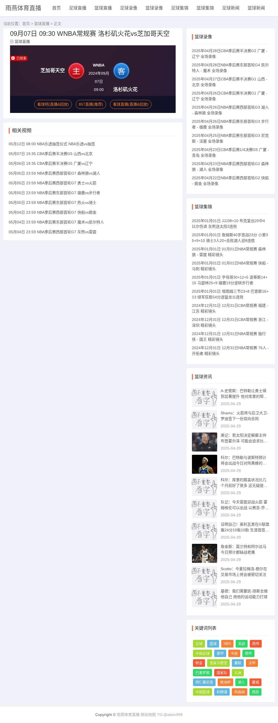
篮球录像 (154, 8)
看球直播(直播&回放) (131, 104)
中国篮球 (202, 692)
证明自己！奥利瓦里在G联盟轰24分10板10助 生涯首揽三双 (245, 530)
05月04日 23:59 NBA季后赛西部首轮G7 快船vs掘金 (52, 212)
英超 (241, 644)
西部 (255, 692)
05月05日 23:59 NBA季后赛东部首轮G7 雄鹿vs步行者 (54, 193)
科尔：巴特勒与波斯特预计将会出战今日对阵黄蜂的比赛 (243, 463)
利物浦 (222, 692)
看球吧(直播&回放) (53, 104)
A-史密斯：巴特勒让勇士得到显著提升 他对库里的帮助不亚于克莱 (244, 396)
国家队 (222, 673)
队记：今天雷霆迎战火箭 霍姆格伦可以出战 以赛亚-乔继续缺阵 (245, 508)
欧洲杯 (225, 682)
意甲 (220, 653)
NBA (227, 644)
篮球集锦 (205, 8)
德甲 (248, 653)
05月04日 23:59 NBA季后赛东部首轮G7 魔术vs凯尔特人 (56, 222)
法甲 (251, 663)
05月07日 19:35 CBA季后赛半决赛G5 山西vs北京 (51, 153)
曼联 (237, 663)
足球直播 (77, 8)
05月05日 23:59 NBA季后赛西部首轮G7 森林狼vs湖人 (54, 173)
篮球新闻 (256, 8)
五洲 (237, 673)
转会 (199, 663)
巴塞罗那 (202, 673)
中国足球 (202, 653)
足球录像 (128, 8)
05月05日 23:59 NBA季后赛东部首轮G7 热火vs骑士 (52, 202)
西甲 (255, 644)
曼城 (255, 682)
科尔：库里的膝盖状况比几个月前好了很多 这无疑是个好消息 (244, 485)
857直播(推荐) (91, 104)
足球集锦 (179, 8)
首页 (56, 8)
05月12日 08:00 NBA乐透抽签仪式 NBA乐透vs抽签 (52, 144)
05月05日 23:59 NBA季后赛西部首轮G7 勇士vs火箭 (52, 183)
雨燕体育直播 (23, 8)
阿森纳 (239, 692)
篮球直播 (103, 8)
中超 (234, 653)
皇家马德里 (218, 663)
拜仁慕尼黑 (204, 682)
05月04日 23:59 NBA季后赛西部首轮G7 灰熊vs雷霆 (52, 232)
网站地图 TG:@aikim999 (162, 714)
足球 (199, 644)
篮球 (213, 644)
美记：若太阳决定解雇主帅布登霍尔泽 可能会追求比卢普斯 (244, 441)
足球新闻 (230, 8)
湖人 (241, 682)
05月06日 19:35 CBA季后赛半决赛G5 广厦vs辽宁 (51, 163)
